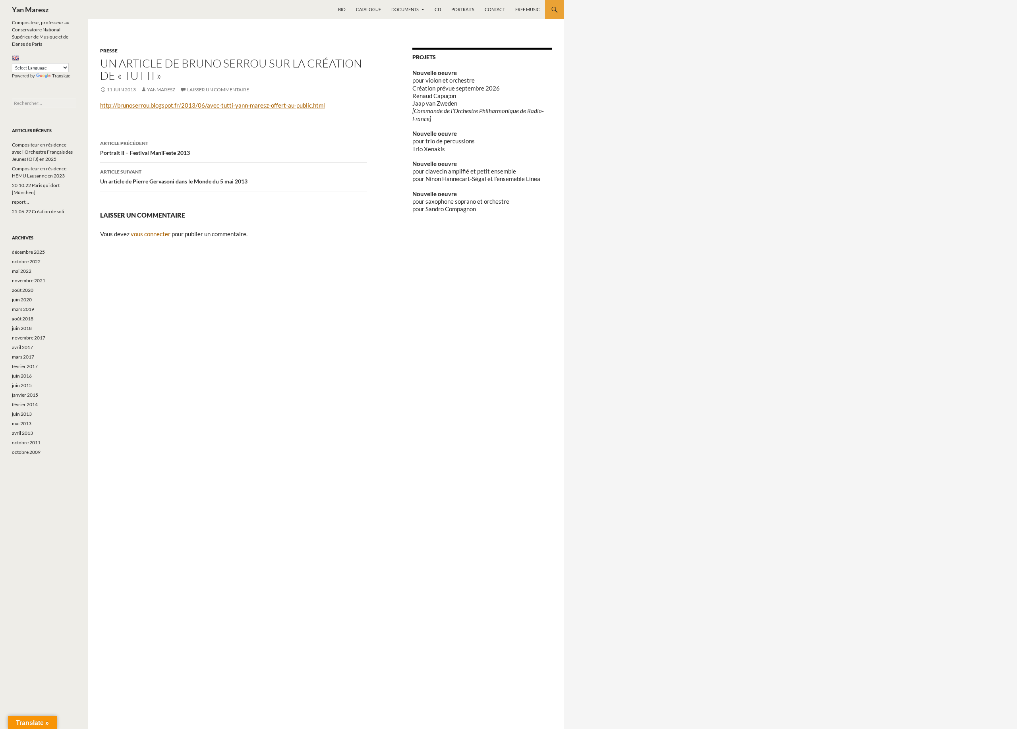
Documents (405, 9)
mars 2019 (23, 309)
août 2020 (22, 290)
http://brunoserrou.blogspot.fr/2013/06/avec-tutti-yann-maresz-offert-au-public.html (212, 105)
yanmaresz (161, 90)
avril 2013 (22, 433)
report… (20, 202)
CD (438, 9)
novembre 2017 (28, 338)
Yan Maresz (30, 9)
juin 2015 (22, 385)
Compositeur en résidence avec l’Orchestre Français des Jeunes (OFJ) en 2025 (42, 152)
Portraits (462, 9)
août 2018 (22, 319)
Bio (342, 9)
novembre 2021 (28, 281)
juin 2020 (22, 300)
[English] (15, 58)
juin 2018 (22, 328)
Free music (527, 9)
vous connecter (150, 233)
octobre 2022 (26, 261)
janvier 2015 (25, 395)
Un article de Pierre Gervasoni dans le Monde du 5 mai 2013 (173, 177)
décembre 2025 (28, 252)
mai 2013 (21, 423)
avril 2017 (22, 347)
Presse (109, 51)
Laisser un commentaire (218, 90)
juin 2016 (22, 376)
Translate (61, 75)
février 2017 (25, 366)
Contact (495, 9)
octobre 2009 (26, 452)
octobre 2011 (26, 443)
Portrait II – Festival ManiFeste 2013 (145, 148)
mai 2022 (21, 271)
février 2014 (25, 404)
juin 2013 (22, 414)
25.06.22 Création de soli (38, 211)
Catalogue (368, 9)
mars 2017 (23, 357)
